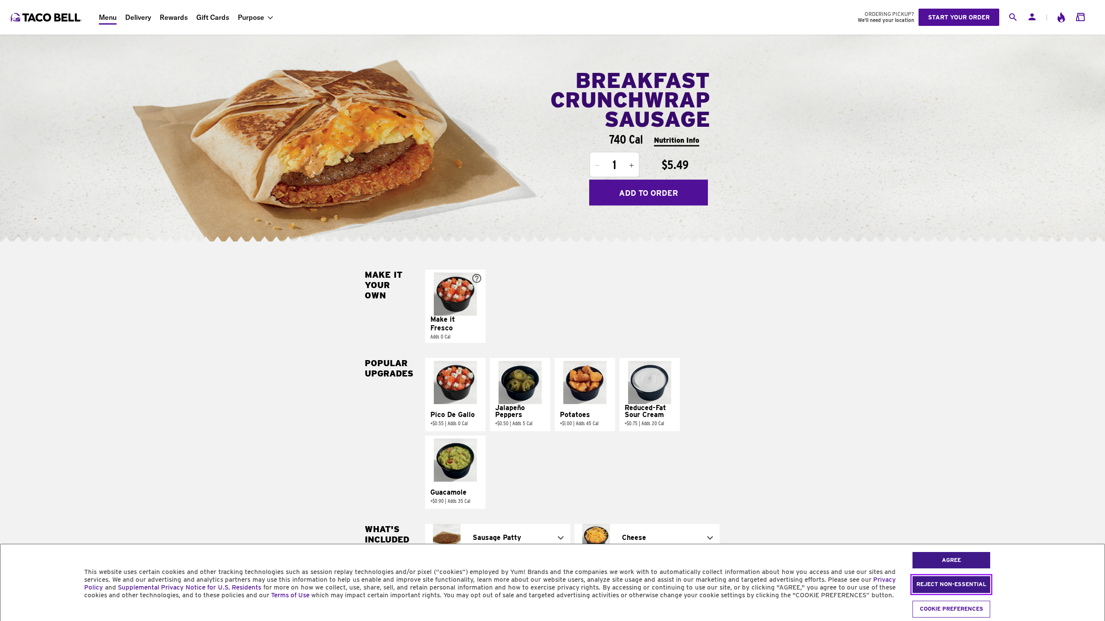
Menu (108, 17)
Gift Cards (212, 17)
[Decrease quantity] (597, 166)
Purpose (251, 17)
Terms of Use (290, 595)
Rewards (174, 17)
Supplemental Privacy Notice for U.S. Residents (189, 587)
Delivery (138, 17)
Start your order (959, 17)
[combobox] (497, 538)
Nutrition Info (676, 140)
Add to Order (648, 192)
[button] (455, 306)
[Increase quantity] (631, 166)
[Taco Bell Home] (47, 17)
